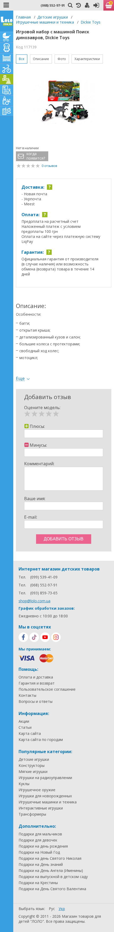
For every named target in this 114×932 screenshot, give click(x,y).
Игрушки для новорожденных (45, 796)
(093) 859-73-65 (44, 592)
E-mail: (30, 517)
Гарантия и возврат (37, 683)
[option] (63, 102)
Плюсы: (37, 426)
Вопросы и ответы (35, 701)
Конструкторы (32, 765)
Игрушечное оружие (37, 790)
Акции (24, 721)
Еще (20, 378)
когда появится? (36, 156)
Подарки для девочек (38, 840)
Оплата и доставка (36, 677)
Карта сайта (30, 733)
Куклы (24, 783)
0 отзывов (49, 166)
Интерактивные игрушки (41, 808)
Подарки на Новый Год (39, 852)
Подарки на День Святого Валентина (52, 888)
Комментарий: (39, 464)
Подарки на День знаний (41, 864)
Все (21, 59)
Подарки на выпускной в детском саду (53, 876)
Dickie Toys (90, 22)
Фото (62, 59)
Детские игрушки (52, 17)
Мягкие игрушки (33, 771)
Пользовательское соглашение (47, 689)
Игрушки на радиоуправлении (45, 777)
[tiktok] (34, 637)
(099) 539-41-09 (44, 577)
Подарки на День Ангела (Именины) (51, 870)
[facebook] (23, 637)
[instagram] (56, 637)
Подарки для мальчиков (40, 834)
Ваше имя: (34, 498)
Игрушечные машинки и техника (45, 22)
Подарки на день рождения (43, 846)
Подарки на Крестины (38, 882)
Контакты (27, 695)
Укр (62, 908)
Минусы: (38, 445)
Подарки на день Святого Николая (50, 858)
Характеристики (87, 59)
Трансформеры (32, 814)
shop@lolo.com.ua (34, 600)
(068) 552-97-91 (53, 5)
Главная (23, 17)
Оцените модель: (42, 407)
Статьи (25, 727)
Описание (41, 59)
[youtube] (45, 637)
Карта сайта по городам (41, 739)
